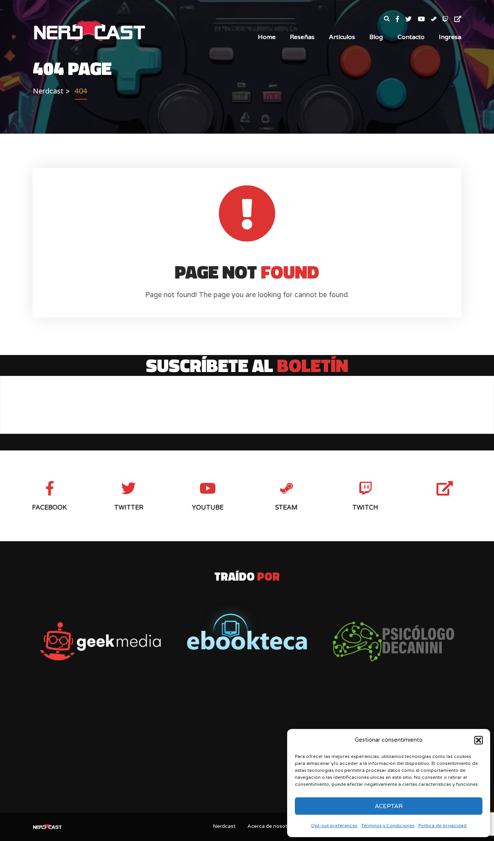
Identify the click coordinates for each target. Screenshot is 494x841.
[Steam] (437, 19)
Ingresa (450, 37)
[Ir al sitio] (247, 627)
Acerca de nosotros (271, 826)
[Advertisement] (247, 745)
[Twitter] (411, 19)
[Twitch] (448, 19)
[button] (478, 740)
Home (267, 37)
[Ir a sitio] (100, 641)
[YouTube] (424, 19)
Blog (376, 37)
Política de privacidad (442, 825)
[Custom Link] (457, 19)
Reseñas (302, 37)
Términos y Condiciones (387, 825)
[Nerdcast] (89, 30)
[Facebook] (400, 19)
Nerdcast (224, 826)
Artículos (342, 37)
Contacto (411, 37)
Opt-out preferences (334, 825)
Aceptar (389, 806)
